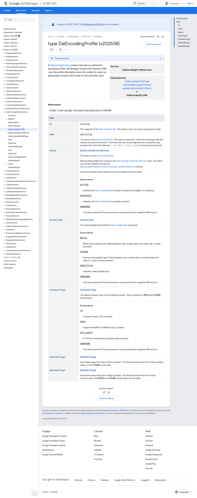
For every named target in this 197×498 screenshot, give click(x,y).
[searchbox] (19, 19)
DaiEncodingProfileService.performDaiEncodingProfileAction (107, 167)
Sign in (190, 3)
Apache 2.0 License (53, 413)
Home (50, 36)
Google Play (150, 464)
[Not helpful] (162, 36)
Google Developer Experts (54, 445)
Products (60, 36)
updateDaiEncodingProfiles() (137, 88)
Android (149, 436)
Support (49, 10)
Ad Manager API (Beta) (93, 24)
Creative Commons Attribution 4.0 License (120, 410)
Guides (7, 10)
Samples (36, 10)
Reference (21, 10)
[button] (19, 49)
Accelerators (48, 450)
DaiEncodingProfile (59, 65)
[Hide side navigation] (35, 493)
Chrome (149, 441)
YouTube (98, 459)
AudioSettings (88, 370)
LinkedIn (97, 450)
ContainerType (88, 289)
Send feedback (153, 44)
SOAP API (50, 3)
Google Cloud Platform (124, 480)
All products (160, 480)
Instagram (98, 445)
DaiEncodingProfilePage (137, 81)
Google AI (145, 480)
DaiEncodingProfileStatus (94, 150)
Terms (45, 492)
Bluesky (97, 441)
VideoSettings (88, 357)
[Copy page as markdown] (60, 49)
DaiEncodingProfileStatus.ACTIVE (131, 161)
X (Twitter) (99, 454)
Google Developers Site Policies (92, 413)
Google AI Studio (152, 450)
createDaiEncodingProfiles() (137, 85)
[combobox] (146, 3)
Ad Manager (29, 3)
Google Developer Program (54, 436)
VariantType (86, 219)
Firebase (149, 445)
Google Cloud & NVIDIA (52, 454)
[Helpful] (158, 36)
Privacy (54, 492)
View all (148, 468)
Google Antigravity (153, 454)
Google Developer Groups (53, 441)
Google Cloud (151, 459)
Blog (96, 436)
